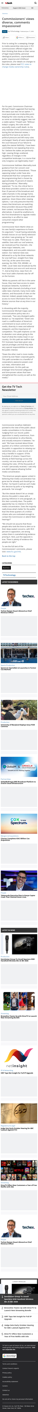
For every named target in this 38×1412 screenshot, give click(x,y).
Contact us (6, 1390)
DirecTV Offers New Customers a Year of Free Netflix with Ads (18, 1335)
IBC (32, 8)
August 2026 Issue (19, 8)
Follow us (21, 37)
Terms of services (26, 406)
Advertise (5, 1395)
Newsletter (32, 37)
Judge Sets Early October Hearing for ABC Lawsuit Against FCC (19, 1326)
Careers (5, 1386)
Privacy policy (7, 1373)
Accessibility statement (10, 1381)
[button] (2, 3)
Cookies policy (7, 1377)
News (5, 31)
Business (5, 13)
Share (7, 37)
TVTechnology (15, 31)
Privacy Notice (28, 408)
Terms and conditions (9, 1364)
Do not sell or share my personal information (17, 1399)
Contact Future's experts (10, 1368)
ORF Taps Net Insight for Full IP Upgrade (18, 1317)
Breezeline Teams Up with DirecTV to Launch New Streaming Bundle (20, 1309)
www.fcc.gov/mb (13, 551)
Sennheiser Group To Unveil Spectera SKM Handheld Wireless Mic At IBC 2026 (18, 1299)
